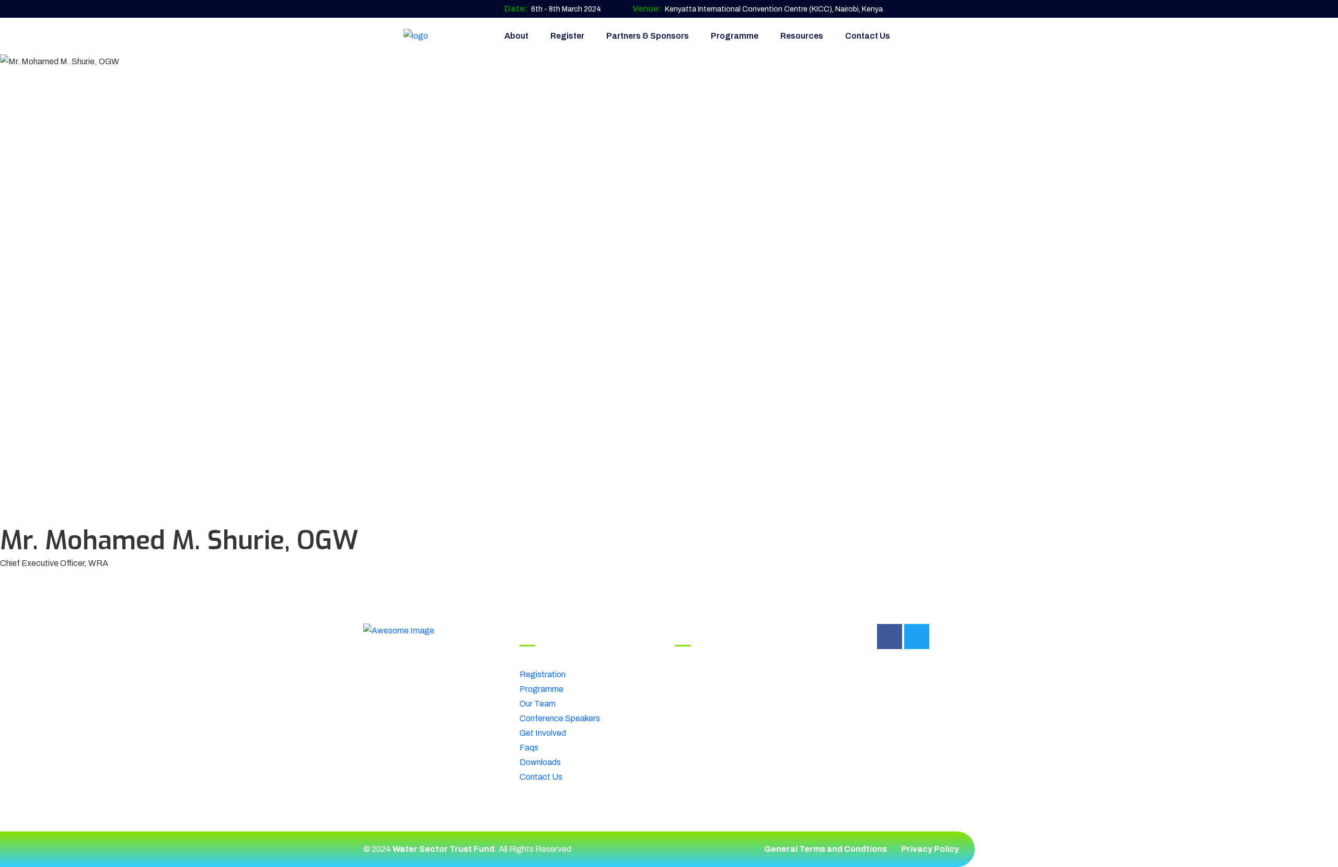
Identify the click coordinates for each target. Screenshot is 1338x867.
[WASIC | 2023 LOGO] (415, 35)
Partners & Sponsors (647, 35)
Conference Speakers (560, 718)
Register (567, 35)
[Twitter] (916, 636)
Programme (734, 35)
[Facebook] (889, 636)
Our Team (538, 703)
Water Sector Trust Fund (443, 849)
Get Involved (543, 733)
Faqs (529, 747)
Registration (543, 674)
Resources (801, 35)
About (516, 35)
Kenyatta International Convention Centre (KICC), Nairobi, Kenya (774, 9)
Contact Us (867, 35)
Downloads (540, 762)
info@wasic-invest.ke (744, 697)
